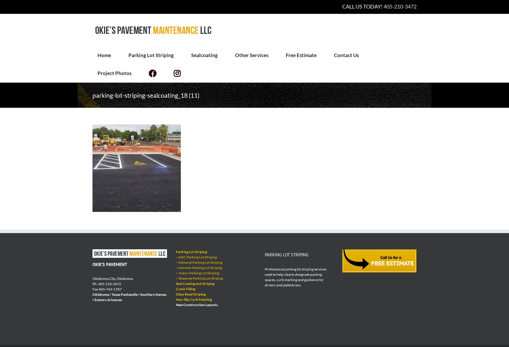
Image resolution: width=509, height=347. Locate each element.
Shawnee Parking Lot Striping (201, 278)
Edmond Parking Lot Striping (200, 262)
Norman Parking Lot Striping (200, 267)
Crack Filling (185, 289)
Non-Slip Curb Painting (194, 299)
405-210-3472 (400, 6)
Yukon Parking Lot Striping (199, 273)
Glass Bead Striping (191, 294)
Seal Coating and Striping (195, 283)
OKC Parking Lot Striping (198, 257)
